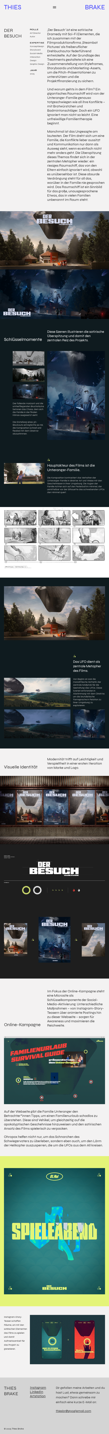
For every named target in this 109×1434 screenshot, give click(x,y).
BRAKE (95, 7)
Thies (12, 7)
